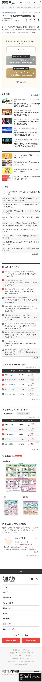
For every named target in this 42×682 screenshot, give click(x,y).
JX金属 (11, 375)
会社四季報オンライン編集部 (10, 21)
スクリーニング (8, 603)
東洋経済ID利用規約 (21, 664)
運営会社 (16, 650)
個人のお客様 (11, 640)
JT (9, 429)
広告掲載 (11, 653)
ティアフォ (12, 394)
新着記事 (11, 7)
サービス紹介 (24, 650)
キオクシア (12, 380)
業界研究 (6, 608)
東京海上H (12, 434)
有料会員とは (21, 82)
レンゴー (11, 389)
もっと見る (34, 95)
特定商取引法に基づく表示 (21, 658)
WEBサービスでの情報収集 (24, 653)
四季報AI (6, 619)
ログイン (21, 49)
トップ (4, 7)
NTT (10, 439)
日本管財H (12, 385)
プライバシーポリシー (17, 656)
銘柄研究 (6, 598)
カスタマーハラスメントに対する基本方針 (21, 661)
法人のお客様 (31, 640)
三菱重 (11, 444)
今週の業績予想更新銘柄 (24, 7)
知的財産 (29, 656)
